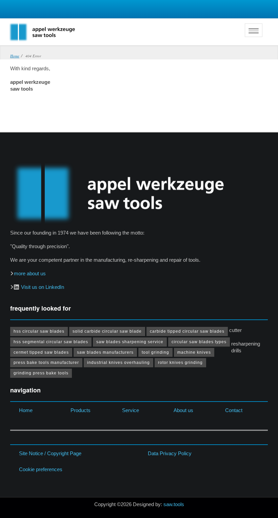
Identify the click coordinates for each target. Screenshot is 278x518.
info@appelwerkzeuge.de (17, 11)
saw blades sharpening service (129, 341)
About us (183, 410)
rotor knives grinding (180, 362)
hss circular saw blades (39, 331)
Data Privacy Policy (170, 453)
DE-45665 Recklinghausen (57, 11)
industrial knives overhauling (118, 362)
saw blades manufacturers (105, 352)
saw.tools (173, 504)
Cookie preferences (40, 469)
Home (26, 410)
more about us (30, 273)
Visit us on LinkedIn (42, 287)
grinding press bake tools (41, 373)
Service (130, 410)
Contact (233, 410)
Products (81, 410)
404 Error (254, 11)
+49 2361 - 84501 (37, 11)
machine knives (194, 352)
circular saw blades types (199, 341)
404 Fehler (235, 11)
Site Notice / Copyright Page (50, 453)
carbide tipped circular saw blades (187, 331)
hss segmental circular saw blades (51, 341)
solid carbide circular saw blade (107, 331)
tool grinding (155, 352)
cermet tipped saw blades (41, 352)
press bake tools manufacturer (46, 362)
